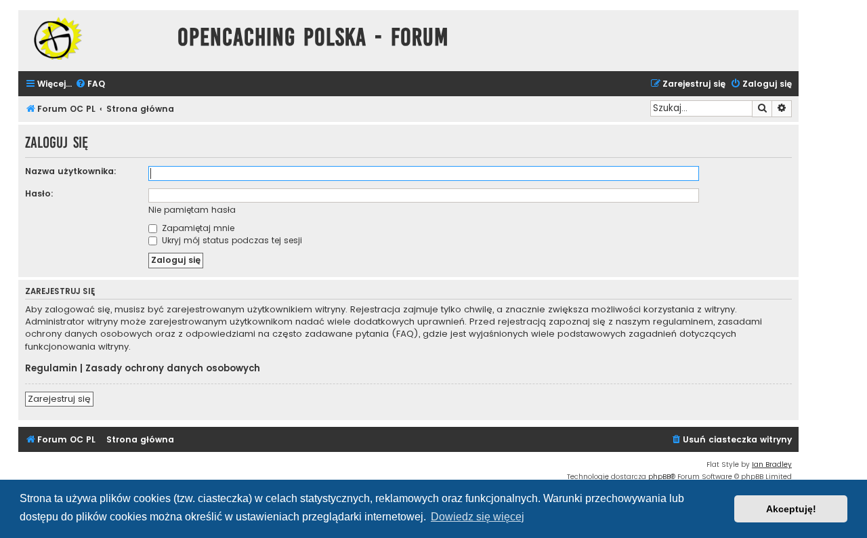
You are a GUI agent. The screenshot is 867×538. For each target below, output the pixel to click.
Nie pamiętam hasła (192, 210)
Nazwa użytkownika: (71, 171)
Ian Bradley (772, 464)
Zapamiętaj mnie (196, 228)
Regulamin (51, 369)
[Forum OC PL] (94, 38)
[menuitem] (90, 84)
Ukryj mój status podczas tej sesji (230, 240)
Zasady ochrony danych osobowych (172, 369)
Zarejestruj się (59, 398)
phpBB (659, 477)
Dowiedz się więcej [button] (477, 516)
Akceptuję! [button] (791, 508)
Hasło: (39, 193)
